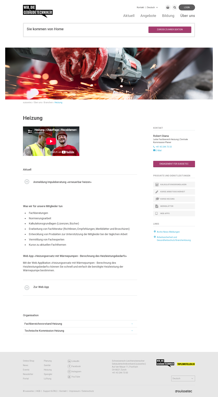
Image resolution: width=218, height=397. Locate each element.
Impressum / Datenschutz (81, 391)
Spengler (48, 374)
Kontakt (140, 7)
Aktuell (129, 15)
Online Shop (28, 361)
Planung (48, 361)
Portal (26, 378)
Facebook (76, 366)
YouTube (76, 377)
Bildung (168, 15)
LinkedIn (75, 361)
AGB (38, 391)
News (25, 365)
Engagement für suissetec (174, 164)
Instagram (76, 371)
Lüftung (47, 378)
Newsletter (28, 374)
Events (26, 370)
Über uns (187, 15)
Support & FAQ (50, 391)
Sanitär (47, 365)
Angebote (148, 15)
